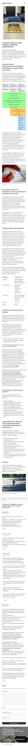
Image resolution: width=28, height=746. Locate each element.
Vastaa (4, 529)
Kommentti (5, 691)
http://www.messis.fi (7, 575)
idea (20, 498)
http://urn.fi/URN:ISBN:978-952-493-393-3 (11, 526)
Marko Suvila (7, 3)
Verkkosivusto (5, 717)
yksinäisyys (4, 499)
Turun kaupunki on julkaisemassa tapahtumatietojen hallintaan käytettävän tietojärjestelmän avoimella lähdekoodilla (12, 373)
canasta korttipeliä (21, 76)
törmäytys (23, 498)
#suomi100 (4, 432)
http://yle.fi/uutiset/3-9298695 (8, 678)
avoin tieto (17, 498)
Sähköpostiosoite (7, 712)
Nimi (3, 707)
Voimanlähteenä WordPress (7, 744)
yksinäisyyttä (20, 51)
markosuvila (11, 498)
